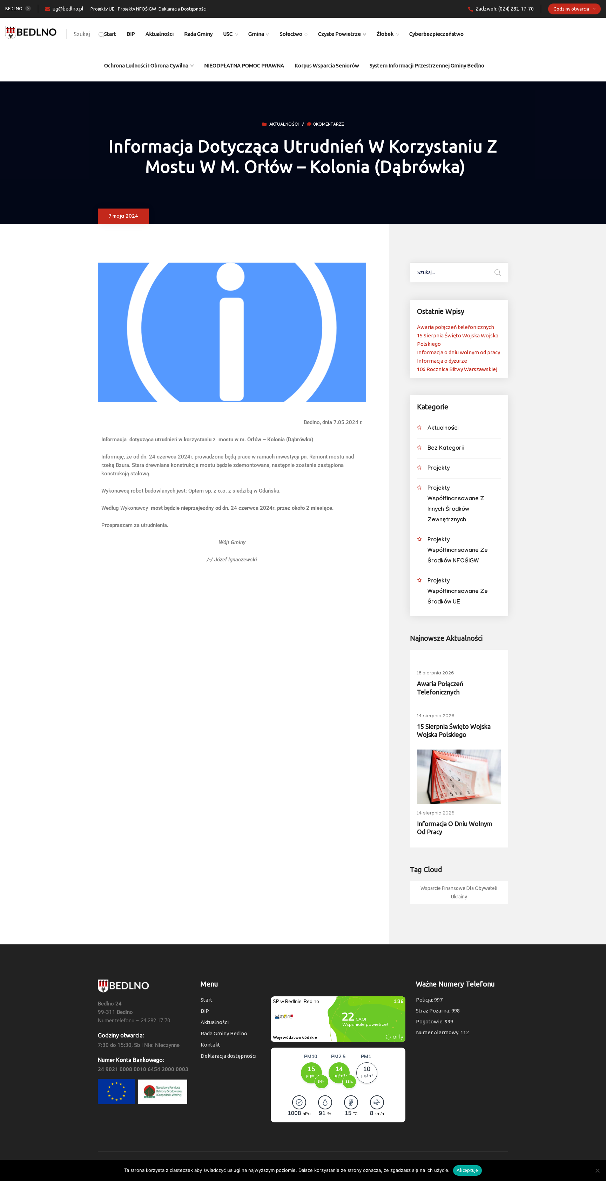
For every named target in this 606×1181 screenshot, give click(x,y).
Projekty (438, 469)
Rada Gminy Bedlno (224, 1033)
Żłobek (385, 34)
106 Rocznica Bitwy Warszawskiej (457, 369)
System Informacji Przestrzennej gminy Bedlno (427, 65)
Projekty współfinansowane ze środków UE (457, 592)
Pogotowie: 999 (434, 1021)
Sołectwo (291, 34)
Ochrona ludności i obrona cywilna (146, 65)
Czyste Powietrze (339, 34)
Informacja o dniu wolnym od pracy (458, 352)
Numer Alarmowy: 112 (442, 1032)
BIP (131, 34)
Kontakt (210, 1045)
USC (228, 34)
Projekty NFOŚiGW (137, 8)
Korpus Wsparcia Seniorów (327, 65)
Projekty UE (102, 8)
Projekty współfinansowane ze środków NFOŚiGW (457, 551)
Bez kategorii (445, 449)
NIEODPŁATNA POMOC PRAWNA (244, 65)
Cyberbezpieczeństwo (436, 34)
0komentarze (328, 125)
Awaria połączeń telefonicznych (455, 327)
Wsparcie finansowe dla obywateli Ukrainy (458, 892)
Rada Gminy (198, 34)
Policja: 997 (429, 1000)
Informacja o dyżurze (442, 361)
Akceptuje (467, 1170)
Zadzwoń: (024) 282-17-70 (505, 9)
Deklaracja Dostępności (183, 8)
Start (110, 34)
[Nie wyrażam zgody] (597, 1170)
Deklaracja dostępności (228, 1056)
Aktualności (160, 34)
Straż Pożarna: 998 (438, 1011)
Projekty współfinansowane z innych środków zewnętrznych (455, 505)
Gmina (256, 34)
